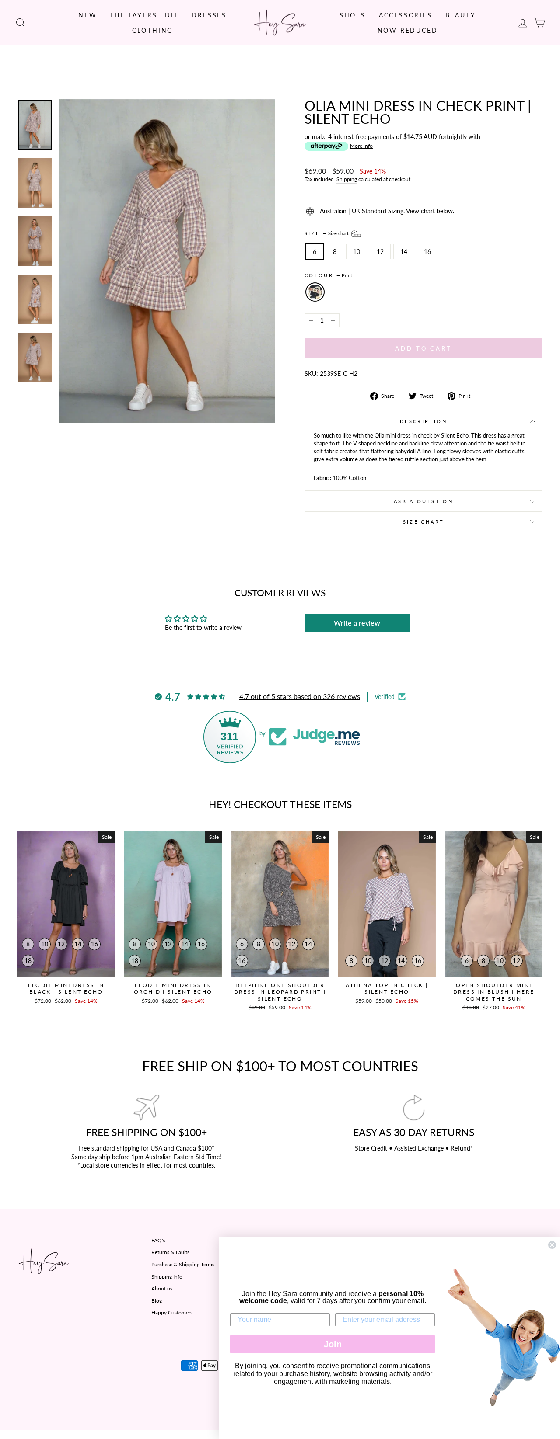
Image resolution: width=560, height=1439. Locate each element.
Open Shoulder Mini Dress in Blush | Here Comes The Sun (493, 992)
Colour (328, 275)
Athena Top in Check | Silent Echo (387, 988)
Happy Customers (171, 1312)
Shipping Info (166, 1276)
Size (327, 233)
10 (356, 251)
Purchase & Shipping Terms (182, 1264)
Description (423, 421)
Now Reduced (408, 30)
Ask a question (423, 501)
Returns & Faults (170, 1252)
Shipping (346, 179)
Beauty (460, 15)
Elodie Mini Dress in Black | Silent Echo (66, 988)
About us (161, 1288)
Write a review (357, 623)
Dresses (209, 15)
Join (333, 1344)
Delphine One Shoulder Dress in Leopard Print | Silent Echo (280, 992)
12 (380, 251)
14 (403, 251)
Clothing (152, 30)
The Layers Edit (144, 15)
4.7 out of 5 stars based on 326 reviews (299, 696)
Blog (156, 1300)
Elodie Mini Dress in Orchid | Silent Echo (173, 988)
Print (315, 292)
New (87, 15)
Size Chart (423, 522)
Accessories (405, 15)
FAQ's (158, 1240)
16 (427, 251)
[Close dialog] (552, 1245)
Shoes (353, 15)
